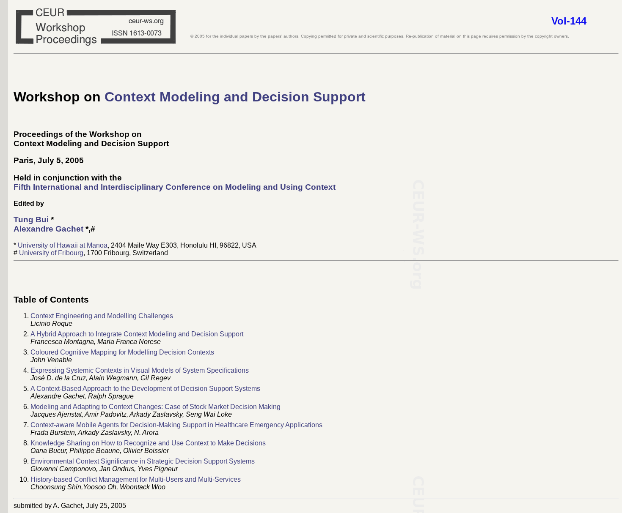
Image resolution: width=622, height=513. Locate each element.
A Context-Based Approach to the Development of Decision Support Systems (145, 388)
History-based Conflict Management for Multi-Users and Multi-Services (135, 479)
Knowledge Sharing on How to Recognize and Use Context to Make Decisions (148, 443)
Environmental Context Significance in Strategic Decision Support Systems (142, 461)
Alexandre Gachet (48, 228)
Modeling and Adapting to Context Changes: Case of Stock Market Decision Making (155, 406)
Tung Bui (31, 219)
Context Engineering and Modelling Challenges (101, 315)
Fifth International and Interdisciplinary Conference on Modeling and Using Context (175, 187)
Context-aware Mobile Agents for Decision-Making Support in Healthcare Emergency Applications (176, 424)
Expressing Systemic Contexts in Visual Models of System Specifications (139, 370)
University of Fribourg (51, 252)
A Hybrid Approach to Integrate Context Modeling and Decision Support (136, 334)
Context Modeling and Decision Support (235, 96)
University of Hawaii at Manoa (62, 245)
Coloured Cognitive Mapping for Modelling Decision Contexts (122, 352)
